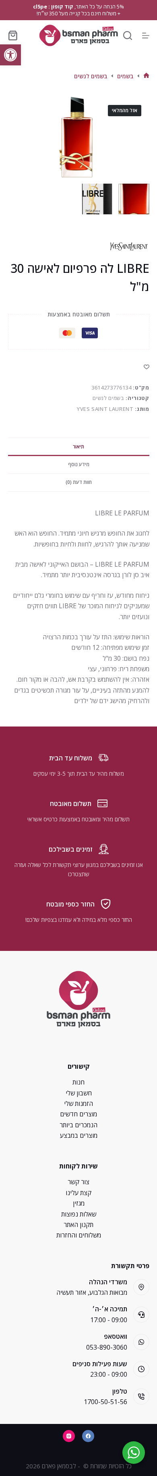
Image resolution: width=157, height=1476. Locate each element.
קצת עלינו (78, 1192)
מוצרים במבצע (78, 1135)
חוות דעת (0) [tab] (79, 482)
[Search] (127, 35)
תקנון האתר (78, 1224)
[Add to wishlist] (146, 366)
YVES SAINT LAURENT (105, 408)
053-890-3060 (106, 1347)
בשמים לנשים (108, 398)
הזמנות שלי (78, 1103)
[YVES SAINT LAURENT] (129, 246)
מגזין (79, 1203)
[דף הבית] (146, 76)
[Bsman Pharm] (78, 35)
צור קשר (78, 1181)
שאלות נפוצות (78, 1214)
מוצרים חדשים (78, 1114)
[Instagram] (69, 1436)
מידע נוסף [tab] (78, 464)
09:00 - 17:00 (108, 1319)
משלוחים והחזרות (78, 1235)
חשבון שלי (79, 1093)
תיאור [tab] (78, 446)
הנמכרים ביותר (78, 1124)
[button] (10, 54)
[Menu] (145, 35)
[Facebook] (88, 1436)
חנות (78, 1082)
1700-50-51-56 (105, 1401)
